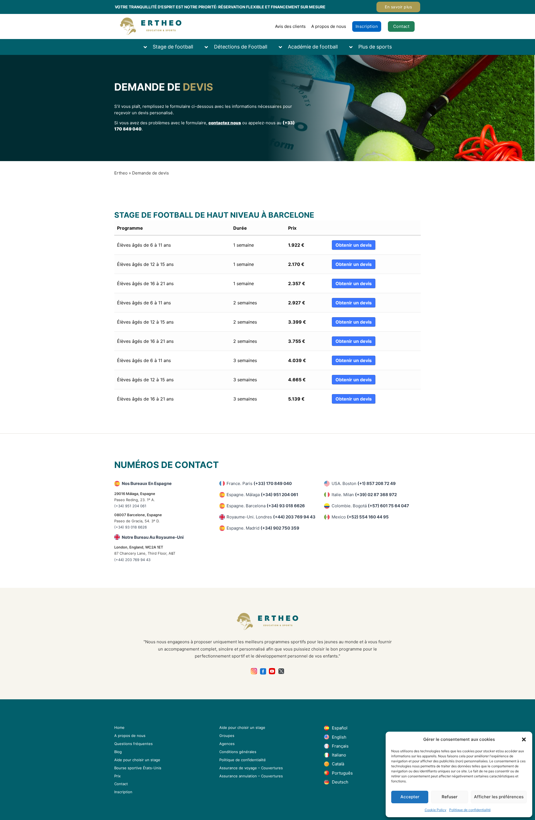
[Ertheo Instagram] (254, 671)
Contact (401, 26)
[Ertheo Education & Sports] (150, 26)
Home (119, 727)
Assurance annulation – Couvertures (251, 776)
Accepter (409, 796)
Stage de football (173, 47)
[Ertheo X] (281, 671)
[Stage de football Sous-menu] (148, 47)
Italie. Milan (364, 494)
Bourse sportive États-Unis (137, 768)
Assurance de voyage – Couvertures (251, 768)
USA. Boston (364, 483)
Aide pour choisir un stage (137, 760)
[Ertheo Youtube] (272, 671)
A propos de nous (328, 26)
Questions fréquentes (133, 743)
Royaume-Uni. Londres (271, 517)
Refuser (450, 796)
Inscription (367, 26)
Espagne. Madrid (263, 528)
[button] (524, 739)
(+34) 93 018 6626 (130, 527)
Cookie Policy (435, 810)
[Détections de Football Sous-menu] (209, 47)
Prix (117, 776)
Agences (227, 743)
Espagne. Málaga (262, 494)
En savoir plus (398, 6)
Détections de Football (240, 47)
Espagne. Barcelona (266, 505)
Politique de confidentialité (470, 810)
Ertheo (121, 173)
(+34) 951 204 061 (130, 506)
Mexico (360, 517)
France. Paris (259, 483)
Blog (118, 751)
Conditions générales (237, 751)
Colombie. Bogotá (370, 505)
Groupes (226, 735)
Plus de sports (375, 47)
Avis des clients (290, 26)
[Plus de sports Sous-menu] (353, 47)
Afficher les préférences (499, 796)
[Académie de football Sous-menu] (283, 47)
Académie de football (313, 47)
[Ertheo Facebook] (263, 671)
